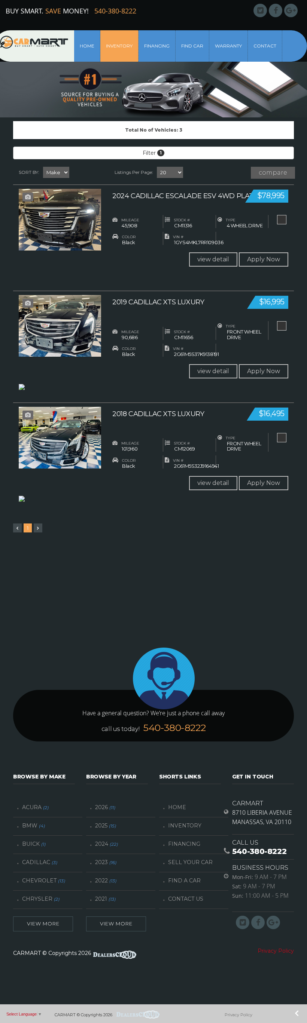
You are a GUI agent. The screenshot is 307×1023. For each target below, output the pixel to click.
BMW (33, 825)
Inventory (119, 46)
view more (43, 924)
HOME (177, 807)
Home (87, 46)
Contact (264, 46)
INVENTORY (184, 825)
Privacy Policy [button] (276, 950)
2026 (105, 807)
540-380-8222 (115, 10)
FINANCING (184, 844)
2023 (105, 862)
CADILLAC (39, 862)
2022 (105, 880)
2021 (105, 898)
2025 (105, 825)
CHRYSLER (41, 898)
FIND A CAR (184, 880)
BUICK (34, 844)
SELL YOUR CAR (190, 862)
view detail (213, 259)
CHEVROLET (43, 880)
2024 (106, 844)
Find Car (192, 46)
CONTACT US (185, 898)
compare (273, 172)
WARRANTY (228, 46)
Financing (157, 46)
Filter (152, 153)
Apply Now (263, 259)
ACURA (35, 807)
